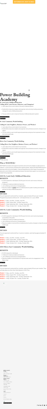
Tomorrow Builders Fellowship (6, 384)
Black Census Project (7, 376)
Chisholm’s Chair (6, 380)
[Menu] (29, 90)
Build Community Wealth (7, 373)
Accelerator (5, 372)
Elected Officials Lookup (7, 399)
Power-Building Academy (7, 381)
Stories (4, 395)
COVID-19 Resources (7, 392)
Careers (4, 397)
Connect (4, 394)
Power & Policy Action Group (7, 389)
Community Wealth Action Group (6, 387)
